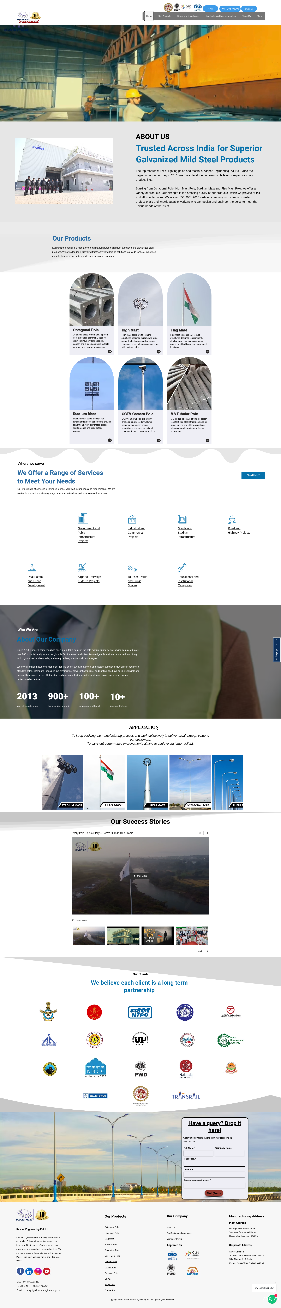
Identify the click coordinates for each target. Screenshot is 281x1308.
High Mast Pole (185, 188)
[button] (277, 650)
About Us (171, 1227)
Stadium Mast (206, 188)
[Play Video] (89, 935)
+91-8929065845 (31, 1281)
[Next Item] (238, 782)
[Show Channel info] (206, 833)
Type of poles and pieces (196, 1180)
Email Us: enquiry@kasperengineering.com (39, 1290)
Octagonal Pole (164, 188)
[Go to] (110, 351)
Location (188, 1169)
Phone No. (189, 1159)
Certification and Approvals (179, 1233)
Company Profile (174, 1239)
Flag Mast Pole (231, 188)
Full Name (189, 1148)
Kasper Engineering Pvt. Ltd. (33, 1229)
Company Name (223, 1148)
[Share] (200, 833)
